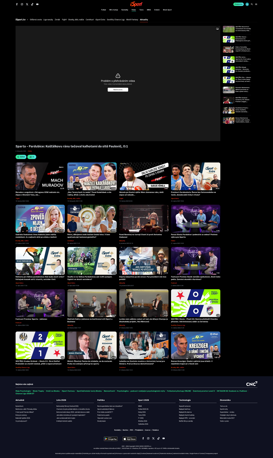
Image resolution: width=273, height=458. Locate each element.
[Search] (252, 4)
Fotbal (103, 10)
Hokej (30, 151)
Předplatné (238, 4)
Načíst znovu (117, 90)
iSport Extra (175, 198)
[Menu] (256, 4)
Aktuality (122, 241)
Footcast (174, 283)
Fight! (18, 198)
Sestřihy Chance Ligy (178, 325)
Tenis (141, 10)
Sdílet (22, 157)
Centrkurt (70, 241)
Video (134, 10)
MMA (149, 10)
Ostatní (157, 10)
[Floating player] (217, 29)
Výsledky (124, 10)
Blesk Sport (167, 10)
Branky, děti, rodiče (73, 198)
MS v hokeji (113, 10)
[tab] (22, 19)
